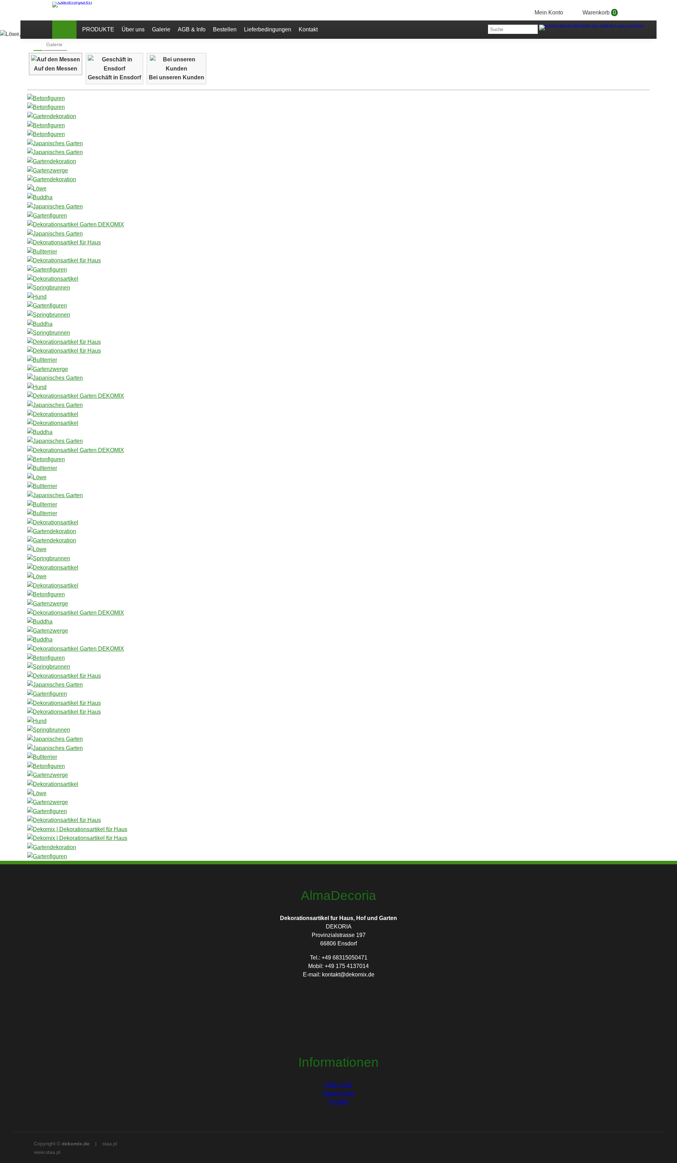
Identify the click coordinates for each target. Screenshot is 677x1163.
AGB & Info (192, 29)
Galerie (161, 29)
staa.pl (109, 1143)
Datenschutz (338, 1093)
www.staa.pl (47, 1152)
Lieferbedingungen (267, 29)
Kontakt (308, 29)
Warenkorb (599, 13)
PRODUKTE (98, 29)
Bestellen (225, 29)
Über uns (133, 29)
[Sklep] (64, 29)
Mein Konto (549, 13)
